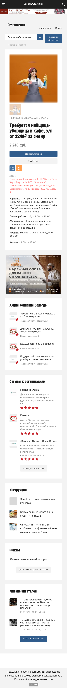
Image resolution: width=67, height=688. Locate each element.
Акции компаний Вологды (28, 305)
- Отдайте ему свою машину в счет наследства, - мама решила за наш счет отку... (37, 622)
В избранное (33, 161)
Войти (58, 28)
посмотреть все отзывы (33, 468)
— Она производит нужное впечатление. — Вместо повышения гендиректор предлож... (36, 603)
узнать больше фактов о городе (33, 569)
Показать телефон (33, 154)
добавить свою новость (33, 638)
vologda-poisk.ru (33, 4)
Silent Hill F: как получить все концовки (37, 501)
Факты (15, 550)
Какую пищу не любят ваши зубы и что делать (36, 513)
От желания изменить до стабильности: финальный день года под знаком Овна (38, 528)
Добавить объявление (53, 38)
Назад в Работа (17, 44)
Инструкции (18, 490)
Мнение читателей (23, 591)
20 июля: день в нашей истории (28, 559)
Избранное (45, 28)
